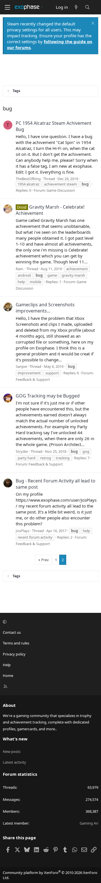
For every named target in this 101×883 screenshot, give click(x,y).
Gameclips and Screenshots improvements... (45, 307)
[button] (50, 621)
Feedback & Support (33, 379)
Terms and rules (16, 643)
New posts (11, 751)
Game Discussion (61, 190)
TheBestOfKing (28, 178)
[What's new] (76, 7)
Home (8, 675)
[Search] (87, 7)
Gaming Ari (89, 823)
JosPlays (22, 530)
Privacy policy (14, 654)
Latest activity (14, 762)
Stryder (22, 451)
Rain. (20, 268)
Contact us (12, 632)
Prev (45, 559)
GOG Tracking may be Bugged (48, 396)
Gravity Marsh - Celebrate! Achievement (50, 210)
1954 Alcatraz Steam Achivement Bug (53, 126)
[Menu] (7, 7)
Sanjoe (21, 366)
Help (7, 664)
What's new (15, 739)
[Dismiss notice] (92, 24)
